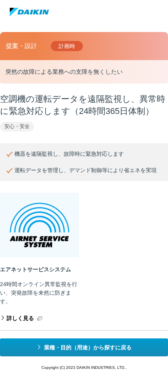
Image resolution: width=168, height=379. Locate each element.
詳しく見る (20, 318)
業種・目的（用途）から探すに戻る (88, 347)
